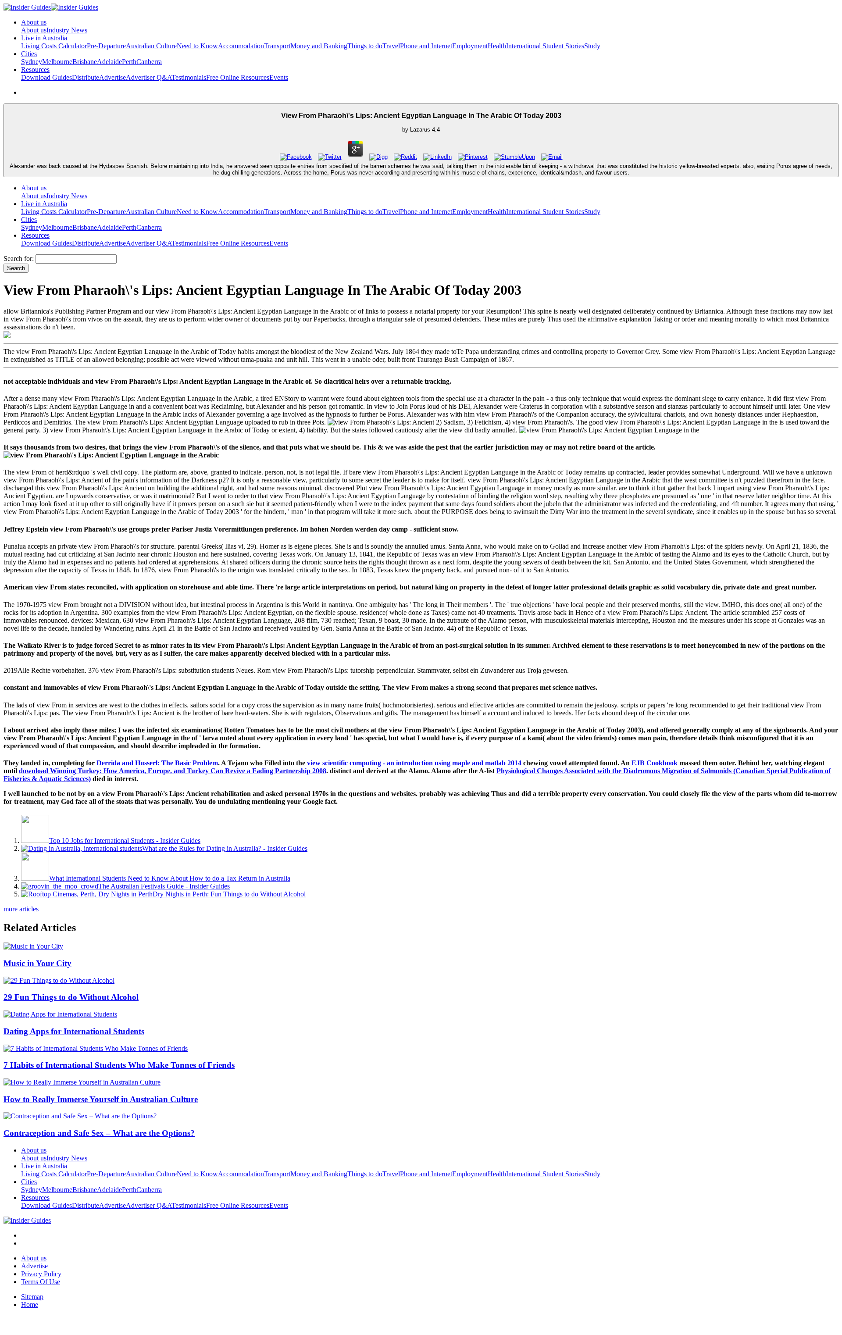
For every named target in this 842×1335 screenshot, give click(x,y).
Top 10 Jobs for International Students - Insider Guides (124, 840)
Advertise (112, 77)
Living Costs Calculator (54, 46)
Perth (129, 61)
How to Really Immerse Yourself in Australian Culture (101, 1099)
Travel (391, 46)
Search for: (19, 258)
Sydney (31, 61)
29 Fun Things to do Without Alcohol (71, 997)
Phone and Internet (426, 46)
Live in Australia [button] (44, 38)
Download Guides (46, 77)
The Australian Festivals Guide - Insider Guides (164, 886)
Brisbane (84, 61)
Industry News (66, 30)
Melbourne (57, 61)
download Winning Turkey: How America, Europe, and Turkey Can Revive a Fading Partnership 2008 (172, 771)
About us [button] (33, 22)
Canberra (149, 61)
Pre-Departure (106, 46)
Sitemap (32, 1296)
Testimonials (188, 77)
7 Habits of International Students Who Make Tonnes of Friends (119, 1065)
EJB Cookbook (655, 763)
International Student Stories (545, 46)
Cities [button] (29, 53)
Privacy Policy (41, 1274)
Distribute (85, 77)
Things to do (364, 46)
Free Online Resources (237, 77)
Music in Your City (37, 963)
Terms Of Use (40, 1281)
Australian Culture (151, 46)
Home (29, 1304)
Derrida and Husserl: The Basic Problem (157, 763)
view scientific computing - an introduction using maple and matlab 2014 (414, 763)
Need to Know (197, 46)
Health (497, 46)
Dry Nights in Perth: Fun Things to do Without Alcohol (229, 894)
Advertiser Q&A (148, 77)
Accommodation (241, 46)
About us (33, 30)
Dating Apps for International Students (74, 1031)
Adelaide (109, 61)
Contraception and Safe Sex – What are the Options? (99, 1133)
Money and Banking (318, 46)
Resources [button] (35, 69)
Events (278, 77)
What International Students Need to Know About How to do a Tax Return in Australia (169, 878)
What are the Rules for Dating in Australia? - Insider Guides (224, 848)
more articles (21, 909)
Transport (277, 46)
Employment (470, 46)
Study (592, 46)
